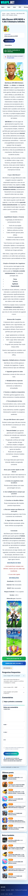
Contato (3, 890)
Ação (14, 7)
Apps (8, 7)
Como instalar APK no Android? (12, 675)
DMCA (12, 890)
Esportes (13, 13)
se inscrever (9, 760)
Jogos (2, 7)
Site (5, 739)
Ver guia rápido (10, 57)
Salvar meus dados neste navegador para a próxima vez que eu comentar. (14, 748)
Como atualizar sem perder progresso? (11, 692)
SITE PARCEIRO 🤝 (7, 668)
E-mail (6, 732)
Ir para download (9, 40)
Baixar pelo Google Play (13, 658)
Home (3, 13)
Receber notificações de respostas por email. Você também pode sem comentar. (13, 759)
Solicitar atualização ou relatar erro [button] (10, 767)
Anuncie (8, 890)
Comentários (8, 45)
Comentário (7, 709)
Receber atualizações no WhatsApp (13, 50)
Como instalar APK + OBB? (10, 687)
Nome (5, 724)
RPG (20, 7)
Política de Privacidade (21, 890)
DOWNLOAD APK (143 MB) (13, 663)
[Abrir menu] (25, 2)
